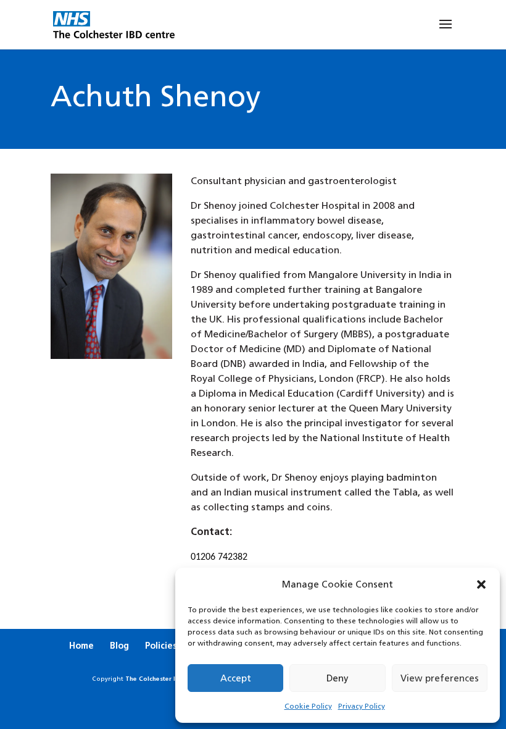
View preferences (439, 678)
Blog (119, 646)
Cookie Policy (308, 706)
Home (81, 646)
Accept (235, 678)
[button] (481, 584)
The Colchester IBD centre (165, 678)
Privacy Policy (361, 706)
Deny (337, 678)
